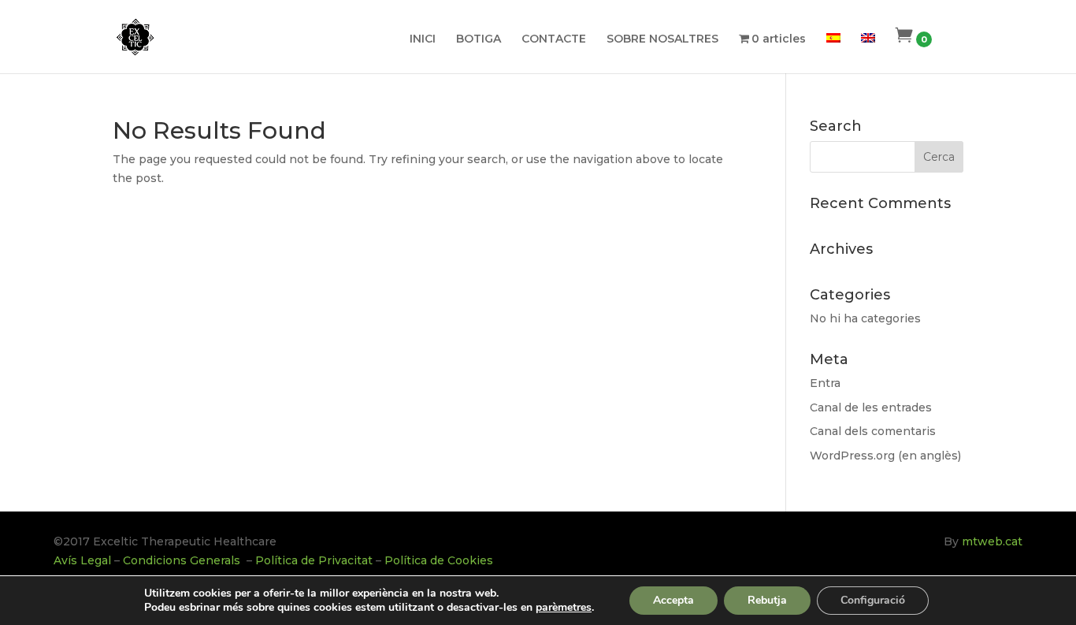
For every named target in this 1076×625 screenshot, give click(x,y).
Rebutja (767, 600)
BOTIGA (478, 39)
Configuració (872, 600)
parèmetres (564, 608)
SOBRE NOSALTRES (662, 39)
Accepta (673, 600)
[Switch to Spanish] (833, 51)
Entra (825, 383)
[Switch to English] (868, 51)
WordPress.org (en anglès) (885, 455)
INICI (423, 39)
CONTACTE (553, 39)
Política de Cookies (438, 560)
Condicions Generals (183, 560)
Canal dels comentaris (873, 431)
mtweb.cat (992, 541)
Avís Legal (82, 560)
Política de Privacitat (314, 560)
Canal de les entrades (871, 407)
